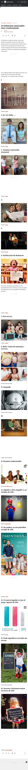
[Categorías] (2, 2)
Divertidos (9, 23)
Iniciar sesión (23, 1)
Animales (9, 5)
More (20, 5)
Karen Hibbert (8, 750)
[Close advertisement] (26, 762)
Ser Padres (3, 23)
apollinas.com (8, 486)
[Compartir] (25, 36)
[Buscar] (18, 2)
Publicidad (3, 5)
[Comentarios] (12, 36)
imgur (6, 111)
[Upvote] (3, 36)
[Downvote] (6, 36)
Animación (15, 5)
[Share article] (25, 85)
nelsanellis (8, 524)
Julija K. (5, 30)
